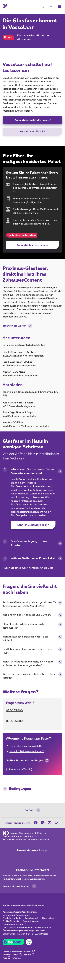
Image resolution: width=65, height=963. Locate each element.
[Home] (4, 833)
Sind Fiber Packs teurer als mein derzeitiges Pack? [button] (27, 651)
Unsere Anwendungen (32, 850)
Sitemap (17, 958)
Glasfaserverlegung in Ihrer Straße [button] (29, 543)
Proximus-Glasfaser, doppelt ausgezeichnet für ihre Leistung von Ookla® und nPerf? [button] (29, 604)
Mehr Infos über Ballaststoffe (26, 746)
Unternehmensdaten (13, 924)
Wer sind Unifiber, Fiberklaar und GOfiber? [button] (27, 615)
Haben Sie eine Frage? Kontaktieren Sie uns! (28, 568)
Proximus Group (10, 955)
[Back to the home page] (5, 6)
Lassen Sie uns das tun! (16, 886)
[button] (59, 6)
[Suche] (42, 6)
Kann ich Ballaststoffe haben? (33, 120)
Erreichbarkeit (31, 918)
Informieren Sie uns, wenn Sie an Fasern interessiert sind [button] (32, 471)
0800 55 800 (14, 710)
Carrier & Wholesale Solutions (17, 952)
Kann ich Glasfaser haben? (32, 245)
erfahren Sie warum (14, 326)
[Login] (51, 6)
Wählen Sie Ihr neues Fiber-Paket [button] (33, 558)
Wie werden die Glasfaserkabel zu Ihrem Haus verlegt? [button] (29, 676)
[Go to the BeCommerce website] (17, 943)
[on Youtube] (49, 822)
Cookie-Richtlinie (11, 921)
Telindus (27, 955)
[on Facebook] (36, 822)
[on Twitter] (42, 822)
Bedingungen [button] (20, 789)
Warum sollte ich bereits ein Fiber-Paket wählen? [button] (25, 639)
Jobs (5, 958)
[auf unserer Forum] (56, 822)
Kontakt (29, 810)
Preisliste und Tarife (12, 918)
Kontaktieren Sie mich (33, 131)
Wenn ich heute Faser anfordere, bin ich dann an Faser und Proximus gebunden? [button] (28, 664)
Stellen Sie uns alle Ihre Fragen (24, 761)
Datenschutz (48, 918)
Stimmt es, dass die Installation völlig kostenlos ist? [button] (24, 626)
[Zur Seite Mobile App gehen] (23, 858)
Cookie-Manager (31, 921)
